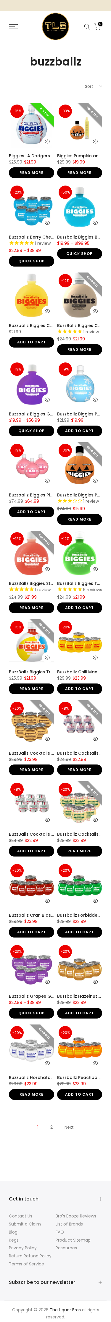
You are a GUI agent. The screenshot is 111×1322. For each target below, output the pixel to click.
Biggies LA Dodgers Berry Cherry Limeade (53, 156)
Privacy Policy (23, 1248)
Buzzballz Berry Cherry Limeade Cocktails (53, 237)
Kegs (14, 1240)
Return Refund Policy (30, 1256)
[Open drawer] (19, 26)
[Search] (87, 27)
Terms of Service (26, 1264)
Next (69, 1127)
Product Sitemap (73, 1240)
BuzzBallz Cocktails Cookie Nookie (45, 753)
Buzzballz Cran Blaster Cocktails (44, 915)
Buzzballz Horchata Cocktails (40, 1077)
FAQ (60, 1232)
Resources (66, 1248)
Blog (13, 1232)
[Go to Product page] (31, 126)
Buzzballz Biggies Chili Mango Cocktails (51, 325)
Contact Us (20, 1216)
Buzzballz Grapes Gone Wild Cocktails (50, 996)
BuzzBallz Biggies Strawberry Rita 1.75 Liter (54, 583)
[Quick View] (47, 141)
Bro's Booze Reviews (76, 1216)
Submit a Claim (25, 1224)
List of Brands (69, 1224)
